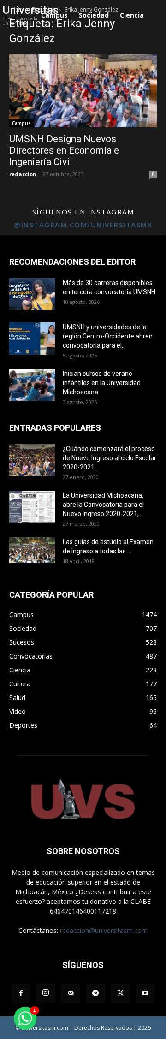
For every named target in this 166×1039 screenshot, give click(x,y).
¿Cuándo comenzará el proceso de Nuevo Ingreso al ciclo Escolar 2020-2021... (109, 458)
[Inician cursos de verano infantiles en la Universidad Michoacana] (32, 385)
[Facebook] (21, 993)
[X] (120, 993)
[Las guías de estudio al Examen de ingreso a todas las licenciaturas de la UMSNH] (32, 550)
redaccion (22, 174)
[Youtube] (145, 993)
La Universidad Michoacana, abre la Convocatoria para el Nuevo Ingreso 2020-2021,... (103, 504)
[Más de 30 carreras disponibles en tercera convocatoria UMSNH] (32, 294)
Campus (21, 123)
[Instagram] (45, 993)
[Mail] (70, 993)
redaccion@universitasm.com (104, 930)
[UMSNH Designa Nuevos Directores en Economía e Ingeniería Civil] (83, 90)
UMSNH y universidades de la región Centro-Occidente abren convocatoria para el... (108, 336)
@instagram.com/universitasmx (83, 224)
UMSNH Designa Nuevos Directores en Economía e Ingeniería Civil (64, 150)
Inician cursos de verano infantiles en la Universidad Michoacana (102, 383)
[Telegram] (95, 993)
